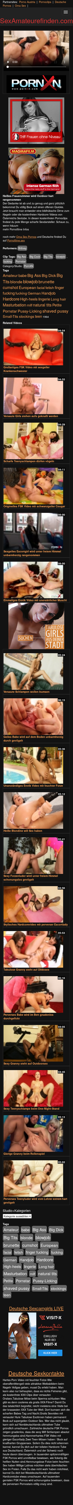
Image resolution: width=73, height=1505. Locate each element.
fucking (8, 261)
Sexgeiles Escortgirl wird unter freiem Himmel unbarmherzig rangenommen (32, 553)
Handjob (48, 293)
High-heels (29, 299)
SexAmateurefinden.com (36, 20)
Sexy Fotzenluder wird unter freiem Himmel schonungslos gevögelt (31, 877)
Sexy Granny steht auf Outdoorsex (26, 1063)
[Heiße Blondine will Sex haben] (36, 809)
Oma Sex (20, 5)
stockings (26, 316)
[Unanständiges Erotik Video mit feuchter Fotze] (36, 764)
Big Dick (49, 275)
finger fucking (37, 1252)
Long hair (58, 298)
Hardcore (11, 299)
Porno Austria (27, 2)
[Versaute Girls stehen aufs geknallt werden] (36, 394)
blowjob (60, 256)
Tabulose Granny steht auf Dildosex (26, 969)
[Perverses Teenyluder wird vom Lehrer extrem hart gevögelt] (36, 1177)
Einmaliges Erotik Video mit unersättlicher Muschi (35, 600)
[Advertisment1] (36, 120)
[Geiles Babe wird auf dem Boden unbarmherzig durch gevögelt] (36, 715)
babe (22, 275)
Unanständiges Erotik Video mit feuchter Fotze (33, 785)
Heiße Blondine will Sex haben (23, 831)
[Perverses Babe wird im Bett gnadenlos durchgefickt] (36, 993)
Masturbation (14, 305)
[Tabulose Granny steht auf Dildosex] (36, 948)
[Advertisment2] (36, 171)
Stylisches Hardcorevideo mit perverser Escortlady (36, 924)
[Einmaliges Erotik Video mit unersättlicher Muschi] (36, 578)
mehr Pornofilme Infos (16, 229)
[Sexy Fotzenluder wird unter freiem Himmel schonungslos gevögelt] (36, 854)
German (34, 293)
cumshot (10, 287)
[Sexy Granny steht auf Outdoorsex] (36, 1042)
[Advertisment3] (36, 626)
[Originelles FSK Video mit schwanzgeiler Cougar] (36, 484)
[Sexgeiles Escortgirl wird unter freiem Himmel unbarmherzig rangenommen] (36, 529)
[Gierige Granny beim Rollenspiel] (36, 1132)
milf (29, 304)
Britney (22, 248)
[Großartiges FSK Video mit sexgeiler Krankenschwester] (36, 345)
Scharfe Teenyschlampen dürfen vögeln (29, 461)
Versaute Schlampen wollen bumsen (27, 691)
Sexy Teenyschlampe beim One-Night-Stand (31, 1108)
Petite (57, 305)
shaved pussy (55, 311)
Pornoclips (45, 2)
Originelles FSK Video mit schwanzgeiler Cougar (34, 506)
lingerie (44, 299)
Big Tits (48, 256)
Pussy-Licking (30, 311)
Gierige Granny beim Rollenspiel (24, 1153)
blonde (16, 281)
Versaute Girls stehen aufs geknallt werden (31, 416)
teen (38, 316)
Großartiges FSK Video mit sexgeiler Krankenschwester (27, 369)
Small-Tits (10, 316)
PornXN (28, 266)
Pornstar (21, 261)
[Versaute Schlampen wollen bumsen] (36, 670)
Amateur (10, 275)
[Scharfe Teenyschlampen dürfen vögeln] (36, 439)
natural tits (42, 305)
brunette (46, 281)
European (27, 287)
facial (41, 287)
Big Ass (21, 256)
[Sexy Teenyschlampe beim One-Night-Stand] (36, 1087)
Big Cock (35, 256)
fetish (49, 287)
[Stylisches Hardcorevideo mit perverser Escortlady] (36, 903)
